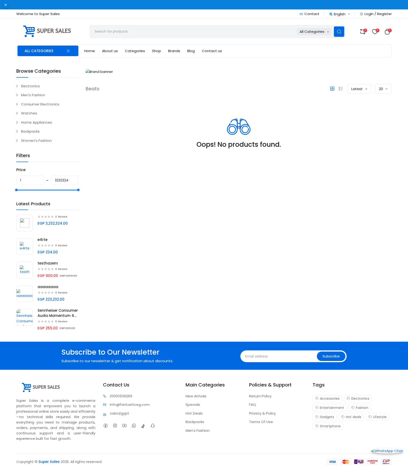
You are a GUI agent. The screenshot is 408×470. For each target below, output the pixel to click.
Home (89, 50)
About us (110, 50)
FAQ (252, 404)
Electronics (30, 86)
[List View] (341, 89)
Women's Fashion (36, 140)
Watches (29, 113)
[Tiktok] (145, 426)
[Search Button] (339, 31)
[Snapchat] (154, 426)
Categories (135, 50)
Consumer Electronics (40, 104)
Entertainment (332, 407)
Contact (311, 13)
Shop (156, 50)
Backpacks (30, 131)
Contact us (212, 50)
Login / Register (378, 13)
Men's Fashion (33, 94)
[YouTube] (126, 426)
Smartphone (330, 426)
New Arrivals (196, 396)
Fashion (362, 407)
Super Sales (49, 461)
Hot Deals (194, 413)
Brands (174, 50)
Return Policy (260, 396)
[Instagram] (116, 426)
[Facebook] (107, 426)
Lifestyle (380, 417)
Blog (191, 50)
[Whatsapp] (135, 426)
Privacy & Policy (262, 413)
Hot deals (353, 417)
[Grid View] (332, 89)
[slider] (16, 190)
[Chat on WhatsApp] (387, 450)
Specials (193, 404)
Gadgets (327, 417)
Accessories (330, 398)
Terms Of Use (261, 421)
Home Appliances (36, 122)
